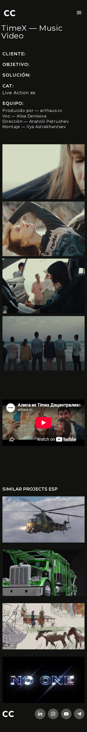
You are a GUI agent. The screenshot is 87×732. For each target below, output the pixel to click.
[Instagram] (53, 714)
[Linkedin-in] (40, 714)
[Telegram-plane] (79, 714)
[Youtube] (66, 714)
